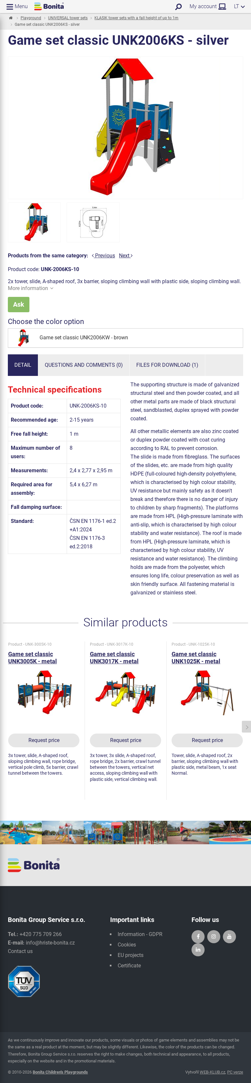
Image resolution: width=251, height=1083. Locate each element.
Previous (104, 255)
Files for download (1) (167, 365)
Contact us (20, 951)
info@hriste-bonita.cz (50, 943)
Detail (22, 365)
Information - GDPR (140, 934)
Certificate (129, 965)
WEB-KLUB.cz (212, 1072)
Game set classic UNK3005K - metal (32, 658)
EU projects (130, 955)
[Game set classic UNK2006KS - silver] (34, 222)
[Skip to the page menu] (10, 18)
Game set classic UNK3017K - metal (114, 658)
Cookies (127, 945)
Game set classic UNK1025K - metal (196, 658)
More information (28, 288)
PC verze (235, 1072)
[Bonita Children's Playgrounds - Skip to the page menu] (49, 6)
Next (125, 255)
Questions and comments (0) (84, 365)
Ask (18, 304)
